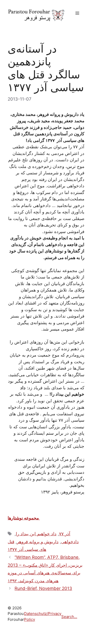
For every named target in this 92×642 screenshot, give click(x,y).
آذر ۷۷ (64, 533)
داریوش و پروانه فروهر (38, 541)
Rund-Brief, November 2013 (43, 588)
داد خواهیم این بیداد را (36, 533)
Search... (69, 616)
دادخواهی (70, 541)
